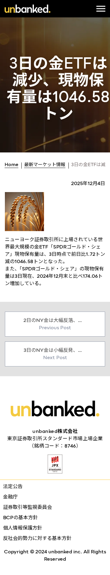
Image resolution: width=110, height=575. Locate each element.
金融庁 (10, 497)
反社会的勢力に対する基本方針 (37, 538)
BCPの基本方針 (20, 517)
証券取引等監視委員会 (27, 507)
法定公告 (13, 486)
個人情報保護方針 (22, 528)
